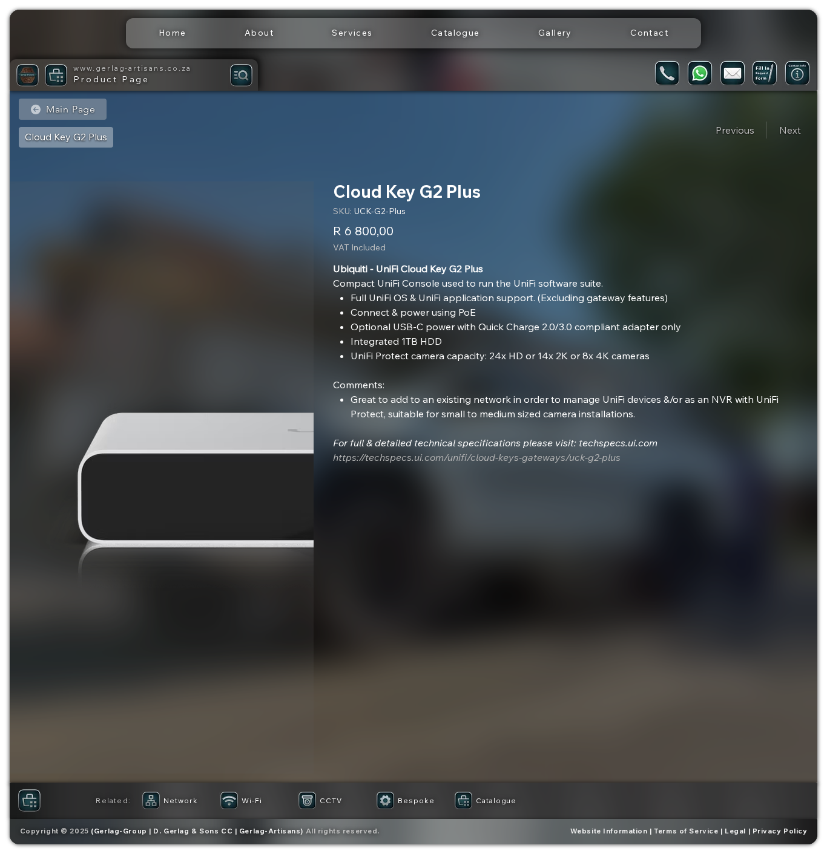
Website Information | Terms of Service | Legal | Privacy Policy (689, 831)
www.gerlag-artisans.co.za (132, 68)
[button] (352, 33)
